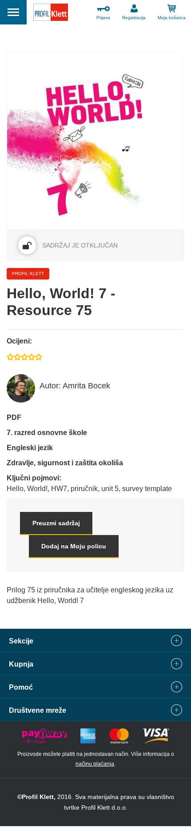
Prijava (103, 17)
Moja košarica (172, 17)
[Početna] (50, 14)
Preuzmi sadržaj (56, 523)
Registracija (134, 17)
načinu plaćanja (95, 764)
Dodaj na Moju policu (73, 546)
